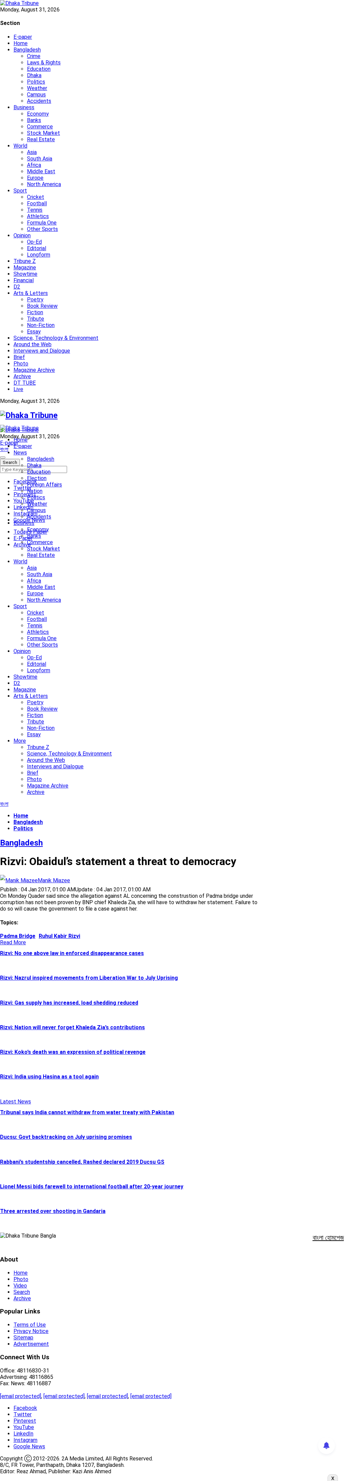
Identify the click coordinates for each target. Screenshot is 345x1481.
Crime (33, 56)
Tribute (35, 319)
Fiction (35, 312)
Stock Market (43, 133)
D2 (16, 287)
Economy (38, 114)
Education (39, 69)
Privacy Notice (31, 1331)
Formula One (42, 222)
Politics (36, 82)
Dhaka (34, 75)
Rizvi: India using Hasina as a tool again (49, 1076)
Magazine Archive (34, 370)
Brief (19, 357)
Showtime (25, 274)
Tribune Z (24, 261)
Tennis (34, 210)
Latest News (15, 1101)
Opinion (22, 235)
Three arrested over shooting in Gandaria (52, 1211)
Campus (36, 94)
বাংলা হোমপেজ (328, 1238)
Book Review (42, 306)
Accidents (39, 101)
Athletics (38, 216)
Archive (22, 376)
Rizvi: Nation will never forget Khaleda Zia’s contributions (72, 1027)
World (20, 146)
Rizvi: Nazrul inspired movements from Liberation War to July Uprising (89, 978)
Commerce (40, 126)
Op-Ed (34, 242)
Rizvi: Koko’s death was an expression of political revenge (73, 1052)
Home (20, 43)
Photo (20, 363)
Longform (38, 254)
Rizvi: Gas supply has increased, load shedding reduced (69, 1003)
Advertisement (31, 1344)
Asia (32, 152)
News (20, 452)
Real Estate (41, 139)
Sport (20, 190)
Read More (13, 942)
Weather (37, 88)
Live (18, 389)
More (19, 741)
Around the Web (32, 344)
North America (44, 184)
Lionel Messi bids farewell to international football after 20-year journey (91, 1186)
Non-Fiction (41, 325)
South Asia (39, 158)
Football (37, 203)
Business (23, 107)
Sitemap (23, 1337)
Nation (34, 491)
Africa (34, 165)
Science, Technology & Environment (55, 338)
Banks (34, 120)
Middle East (41, 171)
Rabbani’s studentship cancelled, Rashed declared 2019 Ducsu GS (82, 1162)
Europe (35, 178)
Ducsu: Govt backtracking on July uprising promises (66, 1137)
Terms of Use (29, 1325)
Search (21, 1292)
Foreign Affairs (44, 484)
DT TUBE (24, 383)
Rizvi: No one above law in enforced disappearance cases (72, 953)
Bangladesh (27, 50)
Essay (34, 331)
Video (20, 1285)
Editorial (36, 248)
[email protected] (20, 1396)
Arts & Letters (30, 293)
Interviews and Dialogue (41, 351)
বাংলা (4, 449)
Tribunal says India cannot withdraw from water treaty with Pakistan (87, 1112)
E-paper (22, 37)
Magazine (24, 267)
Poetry (35, 299)
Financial (23, 280)
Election (36, 478)
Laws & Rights (44, 62)
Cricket (35, 197)
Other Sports (42, 229)
